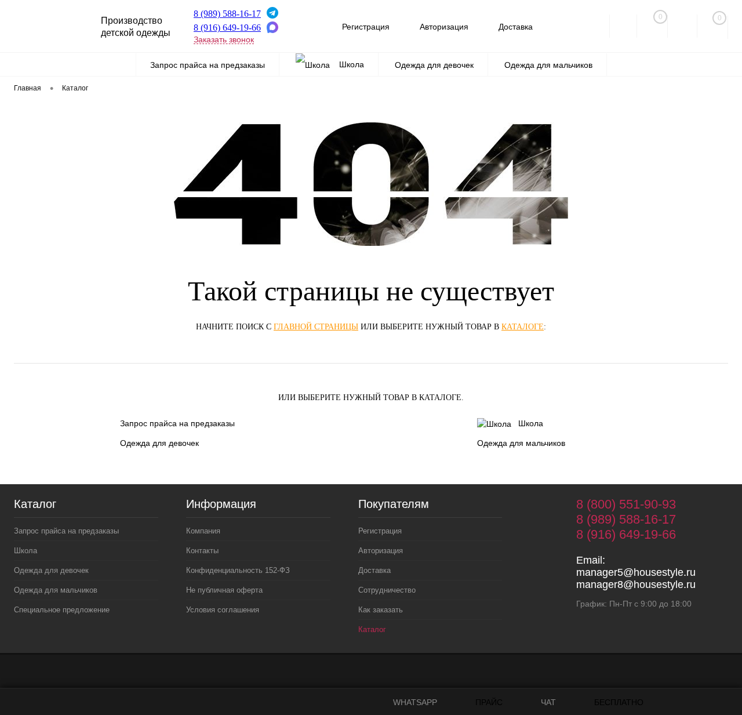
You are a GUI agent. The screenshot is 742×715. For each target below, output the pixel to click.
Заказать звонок (224, 39)
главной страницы (316, 326)
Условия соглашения (222, 609)
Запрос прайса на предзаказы (177, 423)
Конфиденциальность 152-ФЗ (238, 570)
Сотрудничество (387, 590)
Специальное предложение (62, 609)
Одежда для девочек (159, 443)
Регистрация (366, 26)
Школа (530, 423)
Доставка (516, 26)
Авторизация (444, 26)
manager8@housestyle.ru (636, 584)
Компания (203, 531)
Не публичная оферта (224, 590)
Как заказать (380, 609)
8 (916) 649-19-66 (227, 27)
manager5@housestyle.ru (636, 572)
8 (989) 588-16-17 (227, 14)
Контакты (202, 550)
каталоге (522, 326)
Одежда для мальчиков (521, 443)
